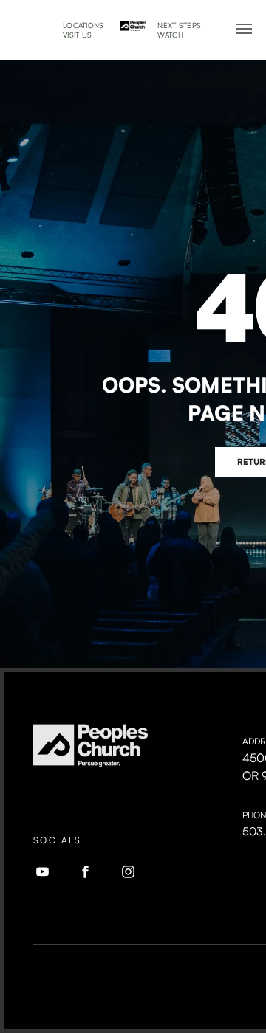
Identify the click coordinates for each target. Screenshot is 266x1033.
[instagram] (128, 874)
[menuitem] (83, 25)
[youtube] (42, 874)
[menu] (244, 29)
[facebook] (85, 874)
